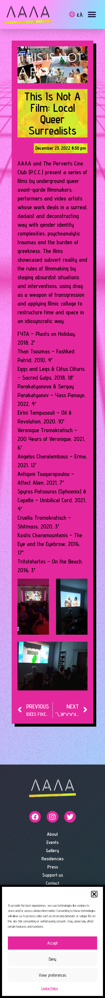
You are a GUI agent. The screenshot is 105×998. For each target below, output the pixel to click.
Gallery (52, 850)
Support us (52, 875)
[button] (94, 894)
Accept (52, 943)
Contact (53, 883)
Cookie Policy (49, 988)
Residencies (52, 858)
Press (52, 867)
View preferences (52, 975)
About (52, 834)
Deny (52, 959)
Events (52, 842)
